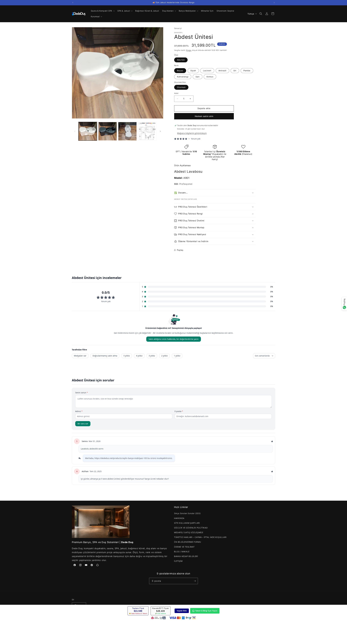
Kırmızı (210, 76)
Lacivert (207, 70)
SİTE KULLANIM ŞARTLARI (187, 523)
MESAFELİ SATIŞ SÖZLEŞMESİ (188, 532)
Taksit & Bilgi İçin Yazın (206, 611)
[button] (102, 11)
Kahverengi (182, 76)
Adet (176, 93)
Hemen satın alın (204, 116)
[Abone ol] (195, 581)
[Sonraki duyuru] (274, 2)
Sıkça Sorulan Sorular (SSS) (187, 513)
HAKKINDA (179, 518)
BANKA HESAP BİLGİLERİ (186, 556)
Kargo (188, 50)
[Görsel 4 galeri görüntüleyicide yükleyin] (147, 131)
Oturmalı (181, 87)
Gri (234, 70)
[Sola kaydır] (75, 131)
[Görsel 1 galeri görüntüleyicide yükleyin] (87, 131)
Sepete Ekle (182, 611)
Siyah (193, 70)
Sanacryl (178, 28)
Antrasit (222, 70)
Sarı (198, 76)
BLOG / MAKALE (181, 551)
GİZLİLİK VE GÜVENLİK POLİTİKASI (191, 528)
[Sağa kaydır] (160, 131)
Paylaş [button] (180, 250)
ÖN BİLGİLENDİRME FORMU (187, 542)
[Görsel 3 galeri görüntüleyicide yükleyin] (127, 131)
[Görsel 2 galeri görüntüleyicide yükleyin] (107, 131)
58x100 (181, 60)
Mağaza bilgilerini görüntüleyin (192, 133)
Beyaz (180, 70)
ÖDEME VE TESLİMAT (184, 547)
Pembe (246, 70)
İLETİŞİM (178, 561)
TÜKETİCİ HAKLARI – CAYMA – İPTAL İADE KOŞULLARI (200, 537)
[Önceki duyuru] (73, 2)
